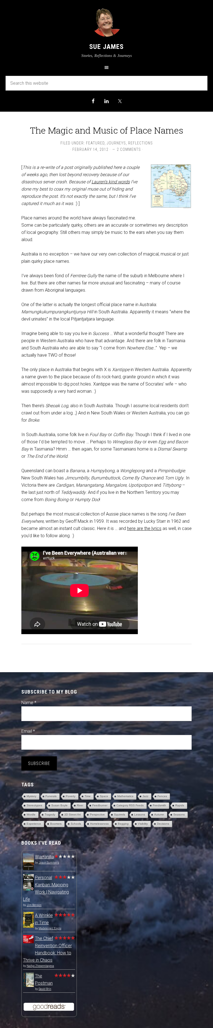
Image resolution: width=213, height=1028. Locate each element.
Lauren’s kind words (111, 181)
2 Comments (129, 149)
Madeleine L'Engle (50, 928)
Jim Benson (34, 905)
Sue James (106, 47)
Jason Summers (49, 862)
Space (104, 796)
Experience (34, 823)
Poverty (70, 796)
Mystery (31, 796)
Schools (76, 823)
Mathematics (125, 796)
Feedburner (99, 805)
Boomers (56, 823)
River (80, 805)
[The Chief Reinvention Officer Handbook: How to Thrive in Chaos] (28, 941)
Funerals (51, 796)
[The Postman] (28, 985)
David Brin (45, 989)
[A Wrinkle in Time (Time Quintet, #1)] (28, 926)
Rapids (179, 805)
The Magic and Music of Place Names (106, 130)
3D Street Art (72, 814)
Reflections (140, 143)
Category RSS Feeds (130, 805)
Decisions (163, 823)
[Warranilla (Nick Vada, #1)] (28, 869)
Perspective (97, 814)
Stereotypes (34, 805)
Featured (95, 143)
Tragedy (50, 814)
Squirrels (119, 814)
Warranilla (44, 856)
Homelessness (99, 823)
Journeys (116, 143)
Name (28, 702)
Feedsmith (159, 805)
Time (88, 796)
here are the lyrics (144, 528)
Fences (162, 796)
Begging (123, 823)
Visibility (143, 823)
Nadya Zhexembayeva (40, 965)
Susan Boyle (59, 805)
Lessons (139, 814)
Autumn (159, 814)
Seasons (179, 814)
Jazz (145, 796)
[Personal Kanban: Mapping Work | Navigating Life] (28, 889)
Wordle (31, 814)
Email (28, 731)
